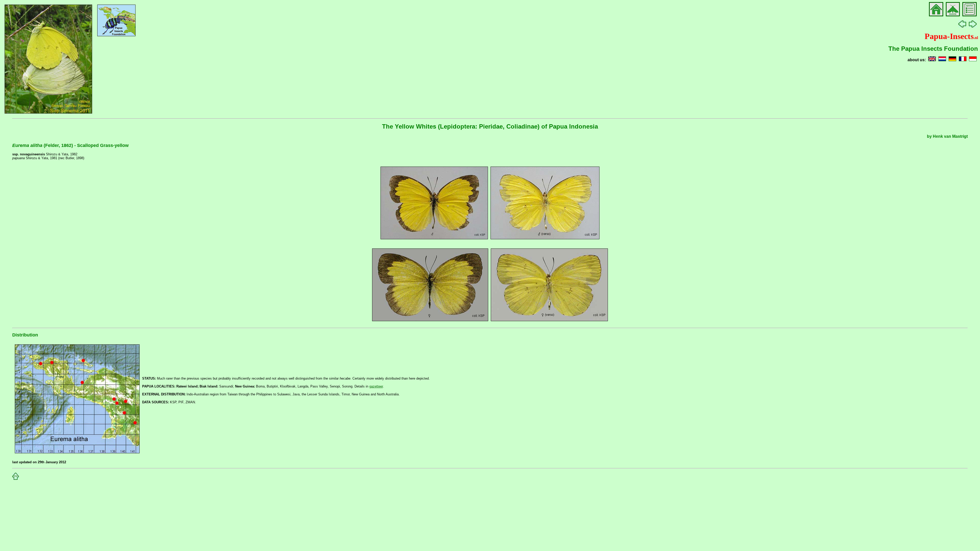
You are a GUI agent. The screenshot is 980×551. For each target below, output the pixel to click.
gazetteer (376, 386)
